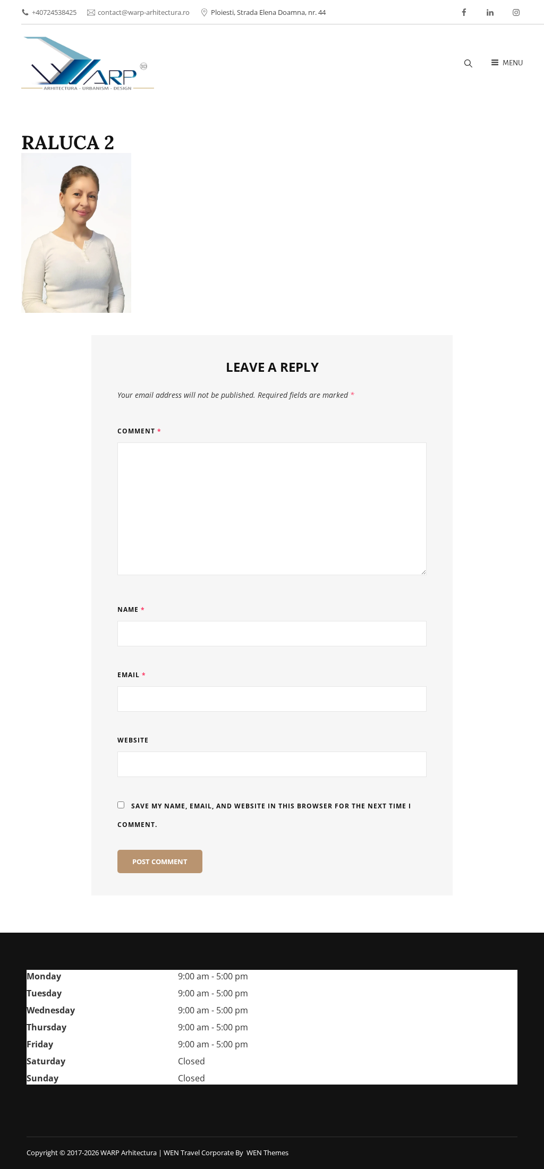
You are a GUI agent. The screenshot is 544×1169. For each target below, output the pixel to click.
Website (133, 740)
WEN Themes (267, 1152)
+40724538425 (54, 12)
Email (131, 674)
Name (131, 609)
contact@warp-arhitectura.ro (144, 12)
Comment (139, 431)
